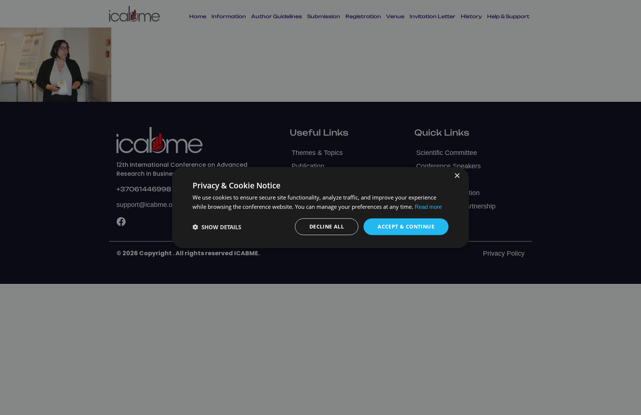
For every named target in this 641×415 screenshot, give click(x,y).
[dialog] (320, 207)
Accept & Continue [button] (406, 226)
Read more (428, 206)
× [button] (457, 175)
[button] (217, 227)
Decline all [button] (326, 226)
